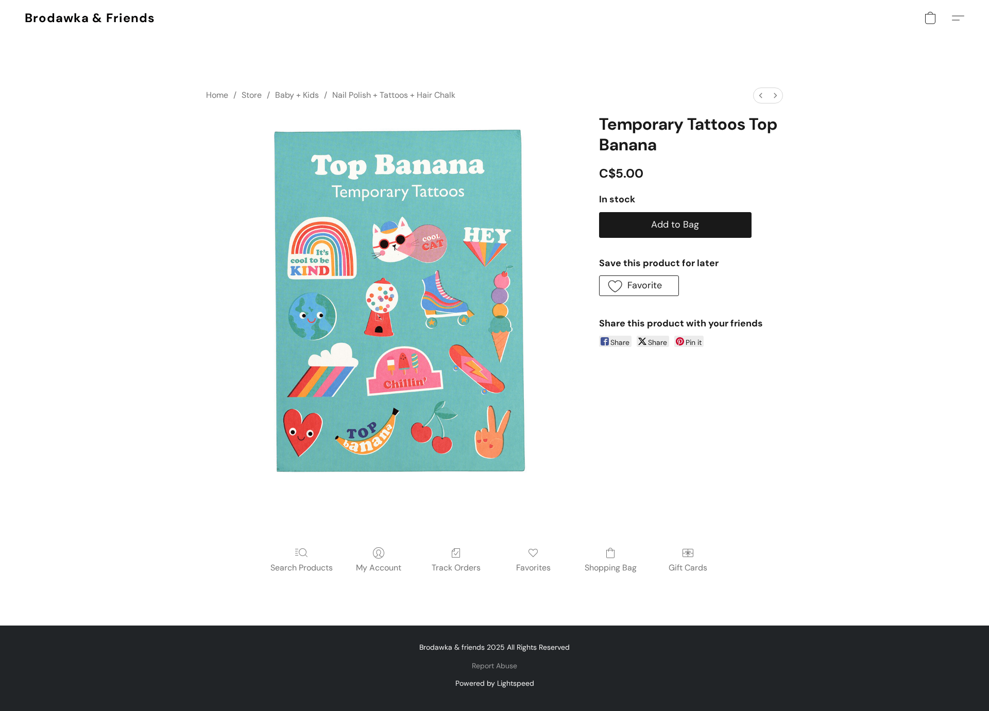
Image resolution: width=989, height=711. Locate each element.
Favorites (533, 567)
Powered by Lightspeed (494, 683)
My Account (378, 567)
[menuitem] (761, 95)
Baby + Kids (297, 95)
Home (217, 95)
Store (252, 95)
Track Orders (456, 567)
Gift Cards (688, 567)
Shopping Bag (611, 567)
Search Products (301, 567)
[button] (90, 18)
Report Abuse (494, 665)
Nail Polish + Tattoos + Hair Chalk (393, 95)
